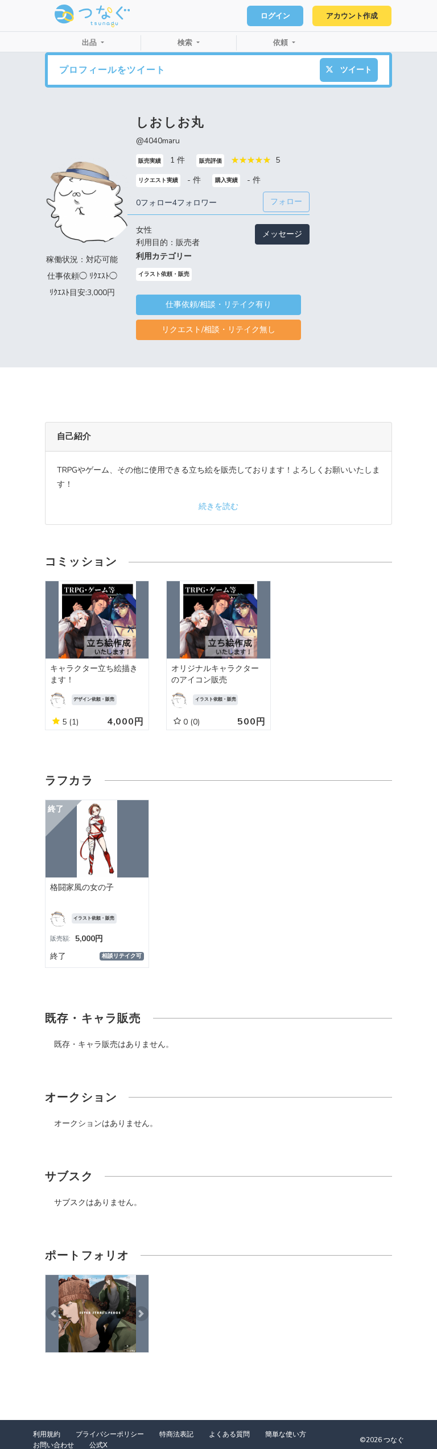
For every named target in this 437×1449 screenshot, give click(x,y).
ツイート (355, 69)
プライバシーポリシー (110, 1434)
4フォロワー (194, 202)
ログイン (275, 16)
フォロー (286, 201)
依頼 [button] (281, 43)
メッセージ (282, 234)
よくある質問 (229, 1434)
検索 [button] (186, 43)
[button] (53, 1313)
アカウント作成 (352, 16)
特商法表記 (176, 1434)
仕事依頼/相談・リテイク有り (218, 304)
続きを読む (218, 506)
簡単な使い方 (285, 1434)
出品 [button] (90, 43)
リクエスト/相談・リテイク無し (218, 329)
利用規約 (46, 1434)
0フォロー (154, 202)
